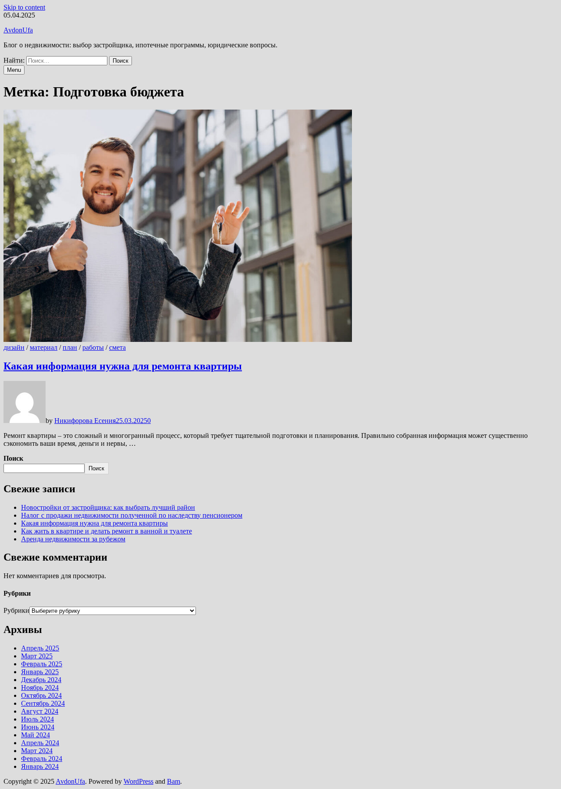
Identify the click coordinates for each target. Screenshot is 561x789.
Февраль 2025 (41, 664)
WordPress (138, 781)
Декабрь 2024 (41, 679)
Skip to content (24, 7)
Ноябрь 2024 (40, 687)
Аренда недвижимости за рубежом (73, 539)
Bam (173, 781)
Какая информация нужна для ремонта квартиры (123, 366)
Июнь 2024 (37, 727)
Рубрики (16, 610)
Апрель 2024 (40, 742)
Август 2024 (39, 711)
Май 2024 (35, 735)
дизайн (14, 347)
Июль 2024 (37, 719)
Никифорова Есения (85, 420)
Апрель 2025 (40, 648)
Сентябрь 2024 (43, 703)
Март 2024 (37, 750)
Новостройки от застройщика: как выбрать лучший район (108, 507)
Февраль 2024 (41, 758)
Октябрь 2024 (41, 695)
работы (93, 347)
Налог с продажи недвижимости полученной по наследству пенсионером (131, 515)
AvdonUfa (18, 30)
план (70, 347)
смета (117, 347)
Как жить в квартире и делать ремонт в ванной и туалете (106, 531)
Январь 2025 (40, 671)
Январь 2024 (40, 766)
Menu (14, 70)
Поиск (13, 458)
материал (43, 347)
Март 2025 (37, 656)
